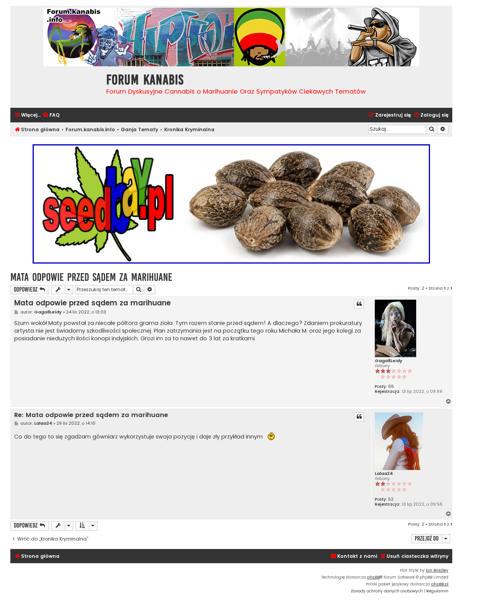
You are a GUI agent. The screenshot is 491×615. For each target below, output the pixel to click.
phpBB (373, 577)
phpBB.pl (439, 584)
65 (391, 386)
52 (391, 499)
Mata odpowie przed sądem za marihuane (91, 277)
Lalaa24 (384, 473)
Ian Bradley (437, 570)
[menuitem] (51, 115)
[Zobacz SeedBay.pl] (231, 204)
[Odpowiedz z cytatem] (359, 304)
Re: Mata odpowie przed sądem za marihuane (91, 415)
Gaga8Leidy (388, 360)
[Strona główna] (56, 86)
